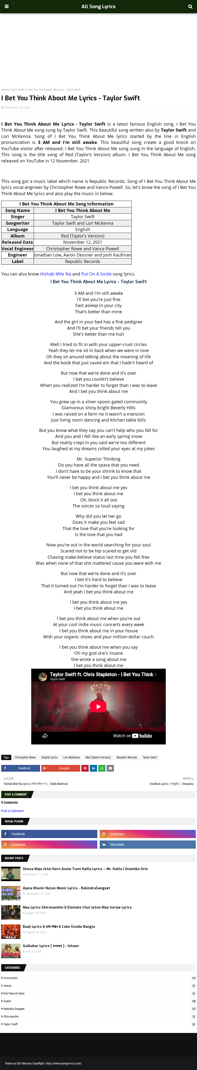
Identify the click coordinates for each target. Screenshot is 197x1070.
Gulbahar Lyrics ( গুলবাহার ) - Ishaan (51, 946)
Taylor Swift (18, 89)
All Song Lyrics (98, 6)
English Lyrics (49, 757)
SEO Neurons (24, 1063)
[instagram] (148, 834)
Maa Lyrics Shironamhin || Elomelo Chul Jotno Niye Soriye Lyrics (77, 907)
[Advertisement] (98, 40)
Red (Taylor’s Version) (98, 757)
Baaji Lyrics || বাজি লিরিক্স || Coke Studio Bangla (59, 926)
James (99, 985)
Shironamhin (99, 1016)
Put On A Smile (96, 274)
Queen (99, 1001)
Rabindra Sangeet (99, 1009)
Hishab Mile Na (55, 274)
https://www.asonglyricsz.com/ (63, 1063)
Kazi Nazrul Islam (99, 993)
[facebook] (49, 834)
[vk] (148, 844)
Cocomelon (99, 978)
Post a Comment (12, 811)
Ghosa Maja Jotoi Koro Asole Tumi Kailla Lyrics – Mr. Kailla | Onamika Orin (85, 869)
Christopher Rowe (25, 757)
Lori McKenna (71, 757)
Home (4, 89)
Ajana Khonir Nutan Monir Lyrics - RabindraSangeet (66, 888)
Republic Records (127, 757)
